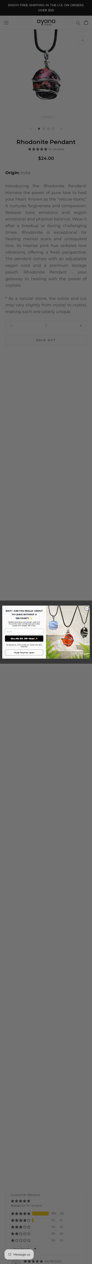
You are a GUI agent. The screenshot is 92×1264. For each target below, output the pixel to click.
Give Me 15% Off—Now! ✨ (24, 638)
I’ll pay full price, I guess (24, 652)
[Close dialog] (87, 608)
